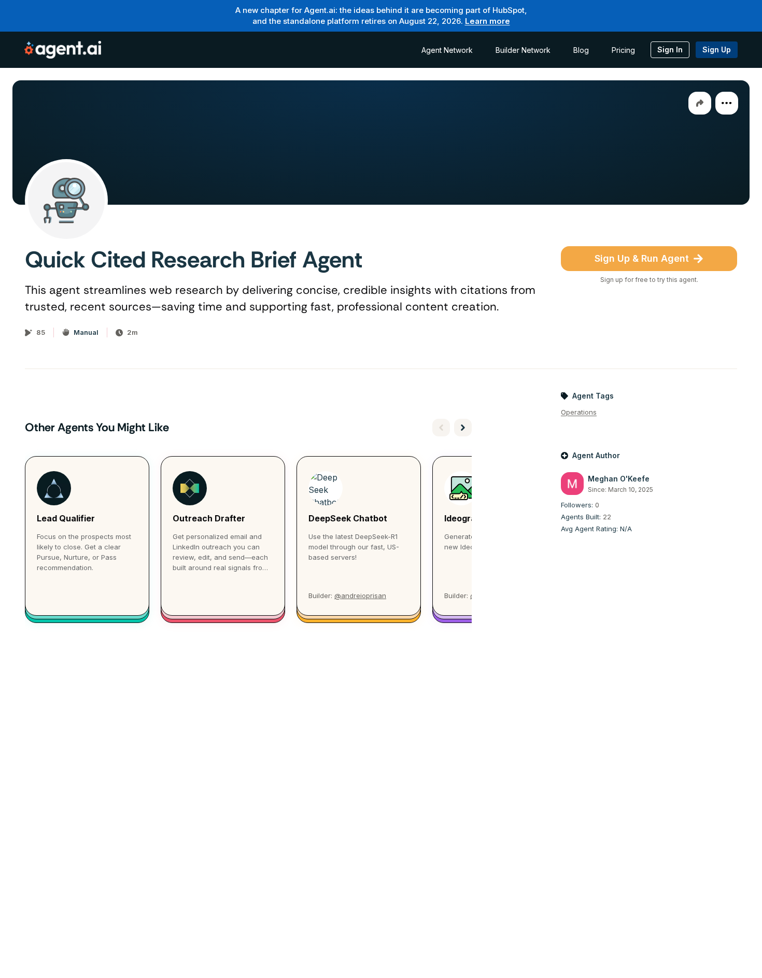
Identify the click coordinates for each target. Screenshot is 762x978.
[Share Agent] (699, 103)
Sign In (670, 49)
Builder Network (523, 50)
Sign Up (716, 49)
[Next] (463, 427)
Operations (579, 412)
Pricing (623, 50)
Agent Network (447, 50)
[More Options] (726, 103)
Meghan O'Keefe (619, 478)
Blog (581, 50)
